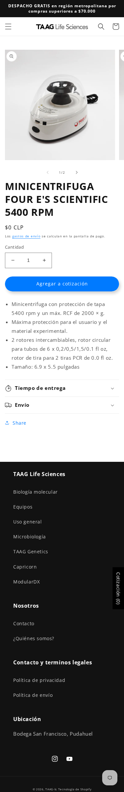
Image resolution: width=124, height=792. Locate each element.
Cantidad (14, 247)
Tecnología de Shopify (75, 789)
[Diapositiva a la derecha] (76, 172)
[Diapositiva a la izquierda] (47, 172)
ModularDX (26, 582)
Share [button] (19, 423)
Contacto (23, 623)
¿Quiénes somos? (33, 638)
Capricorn (25, 567)
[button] (8, 26)
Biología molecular (35, 492)
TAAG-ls (51, 789)
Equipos (22, 507)
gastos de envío (26, 236)
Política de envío (33, 695)
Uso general (27, 521)
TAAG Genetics (30, 551)
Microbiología (29, 536)
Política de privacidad (39, 680)
